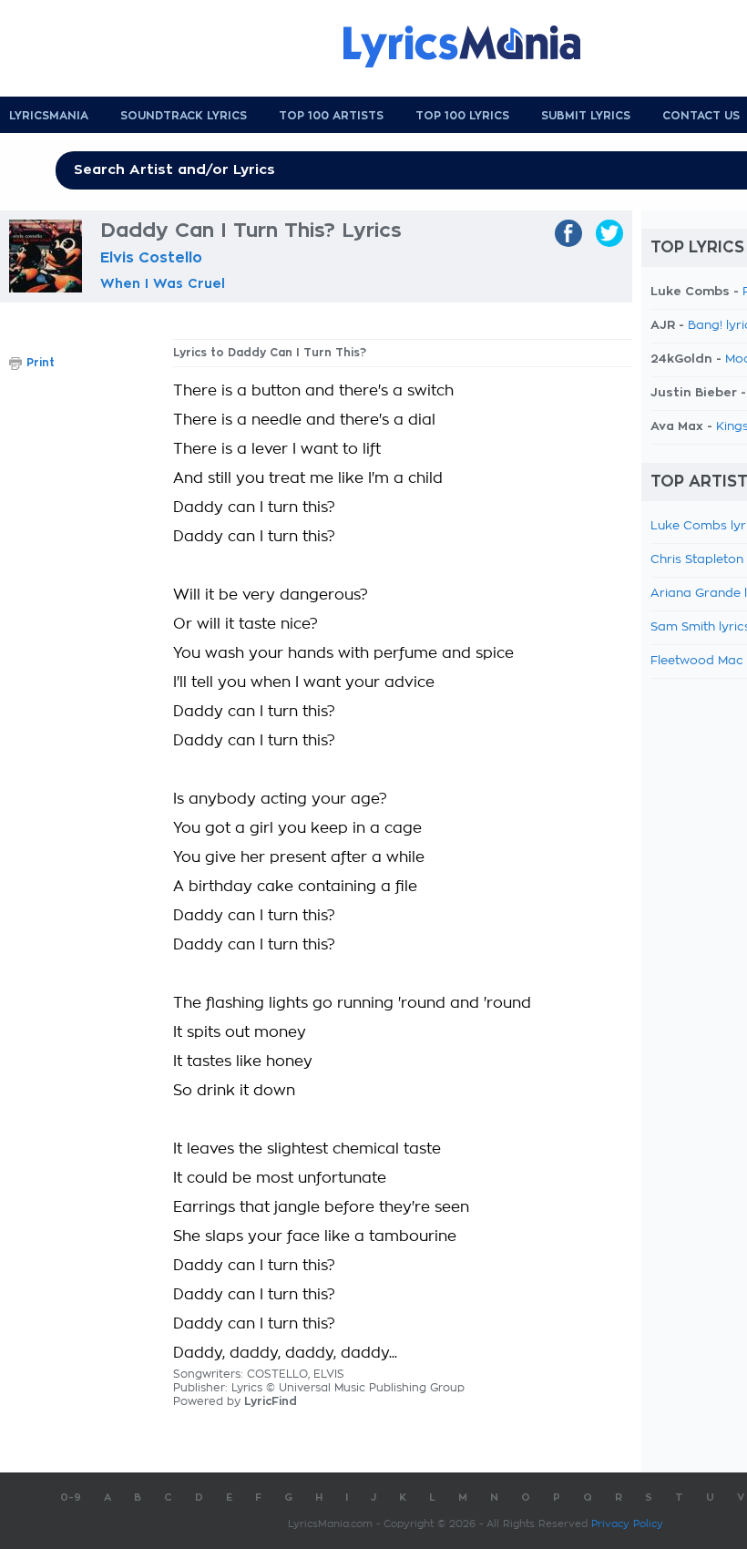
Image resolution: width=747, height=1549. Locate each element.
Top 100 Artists (331, 115)
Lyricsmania (48, 115)
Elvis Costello (151, 258)
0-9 (70, 1498)
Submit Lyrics (585, 115)
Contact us (701, 115)
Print (40, 362)
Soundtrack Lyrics (183, 115)
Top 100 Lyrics (462, 115)
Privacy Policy (627, 1524)
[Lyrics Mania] (475, 46)
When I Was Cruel (162, 283)
